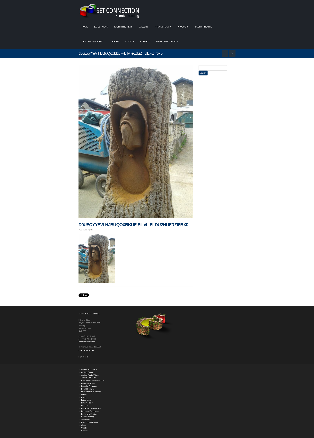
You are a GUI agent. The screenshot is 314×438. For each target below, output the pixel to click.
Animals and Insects (89, 369)
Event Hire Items (123, 27)
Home (85, 27)
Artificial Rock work (88, 378)
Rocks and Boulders (89, 414)
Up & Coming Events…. (94, 41)
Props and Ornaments (90, 411)
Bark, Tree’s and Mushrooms (93, 381)
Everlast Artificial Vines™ (91, 392)
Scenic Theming (203, 27)
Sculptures (85, 419)
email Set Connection (86, 342)
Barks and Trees (88, 383)
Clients (129, 41)
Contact (145, 41)
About (115, 41)
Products (183, 27)
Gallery (143, 27)
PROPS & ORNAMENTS (91, 408)
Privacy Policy (163, 27)
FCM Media (83, 357)
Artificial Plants (87, 372)
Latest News (101, 27)
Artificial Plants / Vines (90, 375)
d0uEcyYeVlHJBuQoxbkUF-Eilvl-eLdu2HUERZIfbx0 (133, 224)
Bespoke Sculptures (89, 386)
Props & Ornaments (225, 53)
